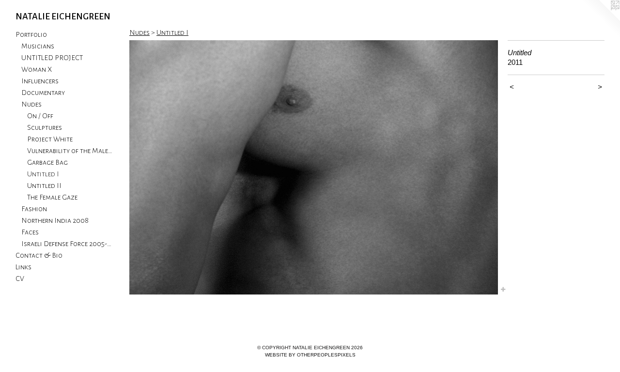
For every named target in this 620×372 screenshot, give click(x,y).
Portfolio (31, 34)
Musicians (37, 46)
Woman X (36, 69)
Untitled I (43, 174)
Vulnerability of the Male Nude (69, 151)
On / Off (40, 116)
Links (23, 267)
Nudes (31, 104)
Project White (50, 139)
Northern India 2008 (55, 220)
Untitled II (44, 185)
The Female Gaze (52, 197)
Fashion (34, 209)
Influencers (40, 81)
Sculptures (44, 127)
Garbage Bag (47, 162)
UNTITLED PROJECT (52, 58)
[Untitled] (313, 167)
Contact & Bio (39, 255)
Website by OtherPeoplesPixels (310, 354)
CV (20, 278)
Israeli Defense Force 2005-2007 (66, 244)
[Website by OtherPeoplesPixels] (600, 19)
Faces (30, 232)
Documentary (43, 92)
